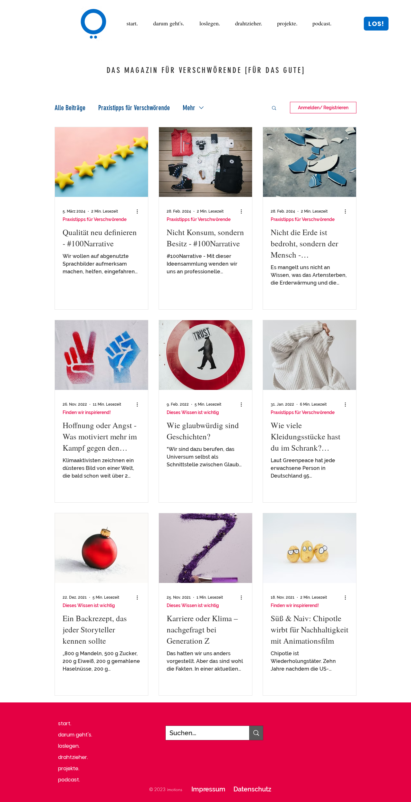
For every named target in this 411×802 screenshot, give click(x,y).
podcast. (69, 779)
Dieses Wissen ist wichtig (193, 412)
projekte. (68, 768)
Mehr (189, 107)
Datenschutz (252, 789)
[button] (376, 24)
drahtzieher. (73, 757)
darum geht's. (75, 734)
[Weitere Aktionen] (139, 211)
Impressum (208, 789)
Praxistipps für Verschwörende (134, 107)
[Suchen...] (256, 733)
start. (64, 723)
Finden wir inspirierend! (87, 412)
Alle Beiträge (70, 107)
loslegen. (69, 746)
